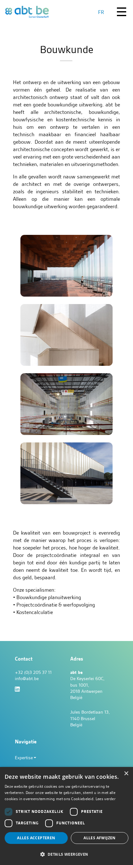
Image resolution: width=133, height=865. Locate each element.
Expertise (24, 758)
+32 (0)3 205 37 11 (33, 672)
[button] (66, 854)
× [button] (126, 773)
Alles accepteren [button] (36, 837)
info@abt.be (27, 678)
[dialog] (66, 816)
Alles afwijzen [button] (100, 837)
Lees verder (106, 798)
